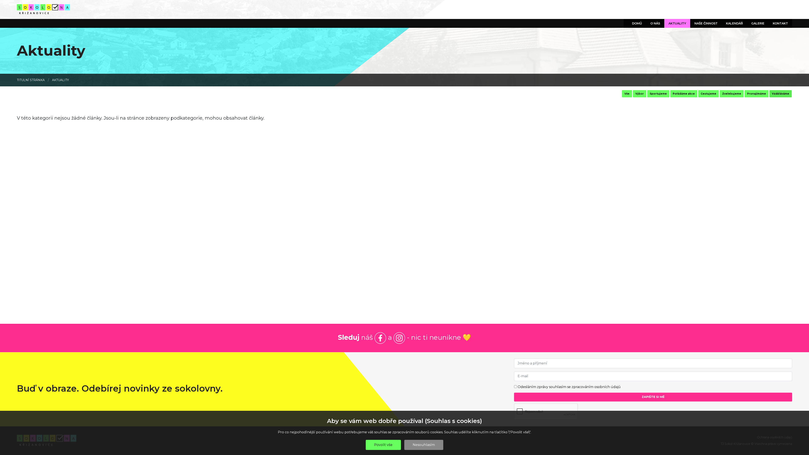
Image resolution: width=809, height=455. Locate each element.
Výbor (639, 93)
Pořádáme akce (684, 93)
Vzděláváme (780, 93)
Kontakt (780, 23)
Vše (627, 93)
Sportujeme (658, 93)
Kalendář (734, 23)
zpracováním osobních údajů (596, 387)
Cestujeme (708, 93)
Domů (637, 23)
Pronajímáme (756, 93)
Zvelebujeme (731, 93)
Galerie (757, 23)
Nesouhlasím (424, 445)
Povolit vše (383, 445)
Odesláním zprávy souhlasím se (569, 387)
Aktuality (677, 23)
